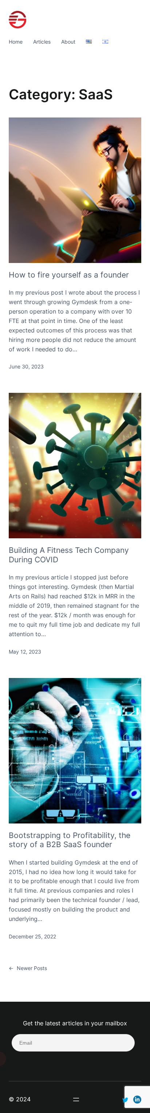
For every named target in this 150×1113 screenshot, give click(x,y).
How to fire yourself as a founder (69, 274)
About (68, 42)
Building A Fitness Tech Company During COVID (69, 555)
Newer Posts (28, 968)
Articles (42, 42)
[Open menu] (76, 1099)
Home (16, 42)
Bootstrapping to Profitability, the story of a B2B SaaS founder (69, 840)
